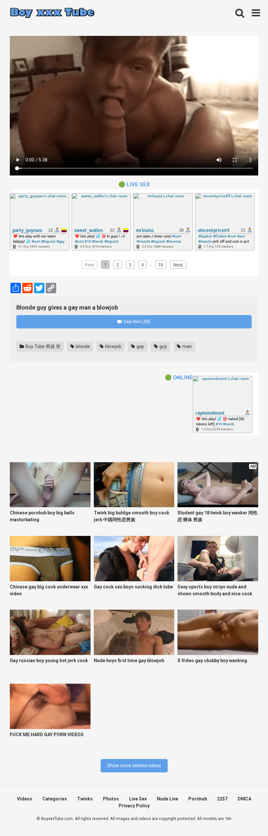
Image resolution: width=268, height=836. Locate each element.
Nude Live (167, 798)
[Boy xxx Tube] (52, 13)
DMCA (244, 798)
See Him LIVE (137, 321)
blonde (82, 346)
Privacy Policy (134, 805)
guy (163, 346)
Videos (24, 798)
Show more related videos (134, 765)
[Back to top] (246, 816)
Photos (111, 798)
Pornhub (197, 798)
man (186, 346)
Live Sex (138, 798)
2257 (222, 798)
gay (140, 346)
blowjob (112, 346)
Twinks (85, 798)
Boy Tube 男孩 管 (42, 346)
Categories (54, 798)
